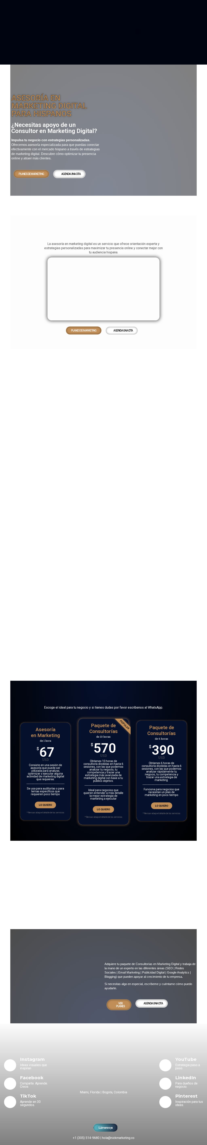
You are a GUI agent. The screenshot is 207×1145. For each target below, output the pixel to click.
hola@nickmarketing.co (118, 1138)
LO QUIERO (45, 804)
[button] (138, 31)
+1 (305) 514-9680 (86, 1138)
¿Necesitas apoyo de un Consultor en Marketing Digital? (54, 127)
